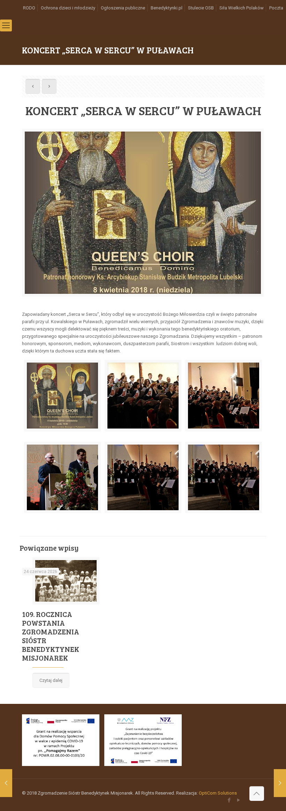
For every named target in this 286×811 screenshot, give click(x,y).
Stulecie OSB (201, 7)
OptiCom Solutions (218, 793)
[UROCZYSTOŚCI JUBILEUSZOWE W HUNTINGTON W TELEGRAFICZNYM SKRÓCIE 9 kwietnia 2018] (6, 783)
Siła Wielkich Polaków (241, 7)
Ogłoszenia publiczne (123, 7)
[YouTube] (238, 800)
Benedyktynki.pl (166, 7)
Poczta (276, 7)
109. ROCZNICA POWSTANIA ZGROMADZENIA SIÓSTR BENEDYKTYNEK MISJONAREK (50, 636)
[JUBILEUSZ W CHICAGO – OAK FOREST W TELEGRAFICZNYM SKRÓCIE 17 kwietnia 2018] (280, 783)
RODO (29, 7)
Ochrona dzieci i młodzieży (68, 7)
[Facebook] (229, 800)
